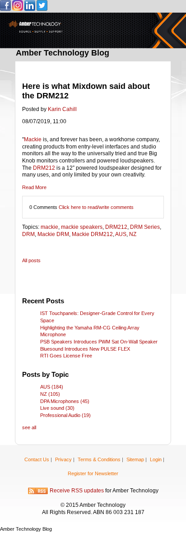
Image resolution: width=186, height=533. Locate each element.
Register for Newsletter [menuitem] (93, 473)
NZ (132, 234)
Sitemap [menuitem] (135, 459)
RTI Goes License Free (66, 355)
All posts (31, 260)
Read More (34, 187)
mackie (49, 227)
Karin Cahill (62, 109)
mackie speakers (81, 227)
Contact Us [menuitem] (36, 459)
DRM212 (44, 168)
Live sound (57, 408)
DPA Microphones (64, 401)
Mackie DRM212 (92, 234)
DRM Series (145, 227)
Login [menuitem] (156, 459)
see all (29, 427)
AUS (120, 234)
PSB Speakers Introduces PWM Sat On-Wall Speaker (99, 341)
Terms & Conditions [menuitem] (99, 459)
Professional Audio (65, 415)
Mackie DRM (53, 234)
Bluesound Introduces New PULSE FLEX (85, 349)
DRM (28, 234)
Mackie (33, 139)
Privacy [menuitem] (63, 459)
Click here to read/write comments (96, 207)
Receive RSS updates (77, 491)
